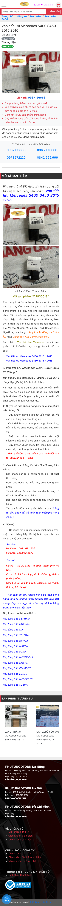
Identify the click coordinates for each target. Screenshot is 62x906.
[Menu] (4, 4)
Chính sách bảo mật (19, 839)
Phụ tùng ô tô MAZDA (15, 646)
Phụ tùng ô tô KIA (13, 629)
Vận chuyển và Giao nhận (22, 861)
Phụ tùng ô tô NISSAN (15, 662)
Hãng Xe (22, 16)
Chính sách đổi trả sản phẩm (24, 857)
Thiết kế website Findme (41, 902)
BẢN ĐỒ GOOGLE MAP (15, 780)
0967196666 (43, 5)
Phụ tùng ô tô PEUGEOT (17, 668)
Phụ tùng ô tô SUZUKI (15, 684)
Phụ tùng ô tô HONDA (15, 640)
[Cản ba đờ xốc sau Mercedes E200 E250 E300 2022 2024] (47, 716)
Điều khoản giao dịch (20, 835)
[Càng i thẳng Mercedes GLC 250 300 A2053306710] (16, 716)
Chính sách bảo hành (20, 853)
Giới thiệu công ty (18, 831)
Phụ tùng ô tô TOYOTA (16, 635)
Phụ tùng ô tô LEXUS (15, 673)
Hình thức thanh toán (20, 875)
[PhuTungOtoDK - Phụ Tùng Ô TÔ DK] (24, 4)
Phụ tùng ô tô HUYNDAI (16, 624)
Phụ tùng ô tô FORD (14, 651)
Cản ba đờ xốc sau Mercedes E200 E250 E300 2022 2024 (47, 737)
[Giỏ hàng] (58, 5)
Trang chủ (7, 16)
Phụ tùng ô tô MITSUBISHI (18, 657)
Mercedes (36, 16)
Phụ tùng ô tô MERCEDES (18, 679)
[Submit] (54, 11)
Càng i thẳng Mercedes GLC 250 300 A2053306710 (15, 735)
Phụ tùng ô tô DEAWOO (16, 618)
